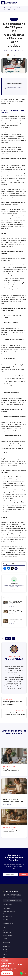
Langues (5, 919)
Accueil (3, 7)
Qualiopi (5, 949)
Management (6, 914)
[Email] (16, 568)
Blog (8, 7)
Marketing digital (7, 916)
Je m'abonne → (7, 973)
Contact (5, 954)
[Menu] (25, 3)
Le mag (5, 952)
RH (13, 638)
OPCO (4, 930)
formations (15, 125)
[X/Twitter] (12, 568)
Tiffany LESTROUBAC (16, 55)
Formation (14, 121)
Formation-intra (7, 935)
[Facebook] (4, 568)
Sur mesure (6, 938)
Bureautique (6, 908)
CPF (4, 927)
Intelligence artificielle (9, 911)
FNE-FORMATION (7, 933)
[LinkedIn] (8, 568)
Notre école (6, 946)
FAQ (4, 957)
